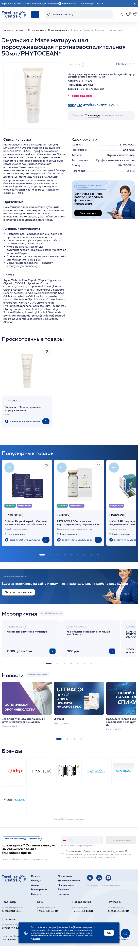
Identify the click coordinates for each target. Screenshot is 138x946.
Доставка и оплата (69, 880)
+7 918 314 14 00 (82, 911)
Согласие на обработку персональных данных (117, 937)
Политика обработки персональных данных (14, 937)
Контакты (63, 894)
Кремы (130, 170)
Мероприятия (39, 889)
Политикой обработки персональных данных (62, 937)
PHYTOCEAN (76, 64)
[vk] (99, 878)
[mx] (108, 878)
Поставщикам (66, 885)
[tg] (90, 878)
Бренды (36, 880)
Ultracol (63, 515)
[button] (42, 554)
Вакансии (63, 889)
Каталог (36, 876)
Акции (35, 885)
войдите (75, 105)
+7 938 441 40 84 (47, 911)
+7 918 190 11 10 (11, 911)
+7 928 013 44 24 (12, 928)
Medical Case (118, 515)
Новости (36, 894)
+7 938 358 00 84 (118, 911)
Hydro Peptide (14, 515)
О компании (65, 876)
